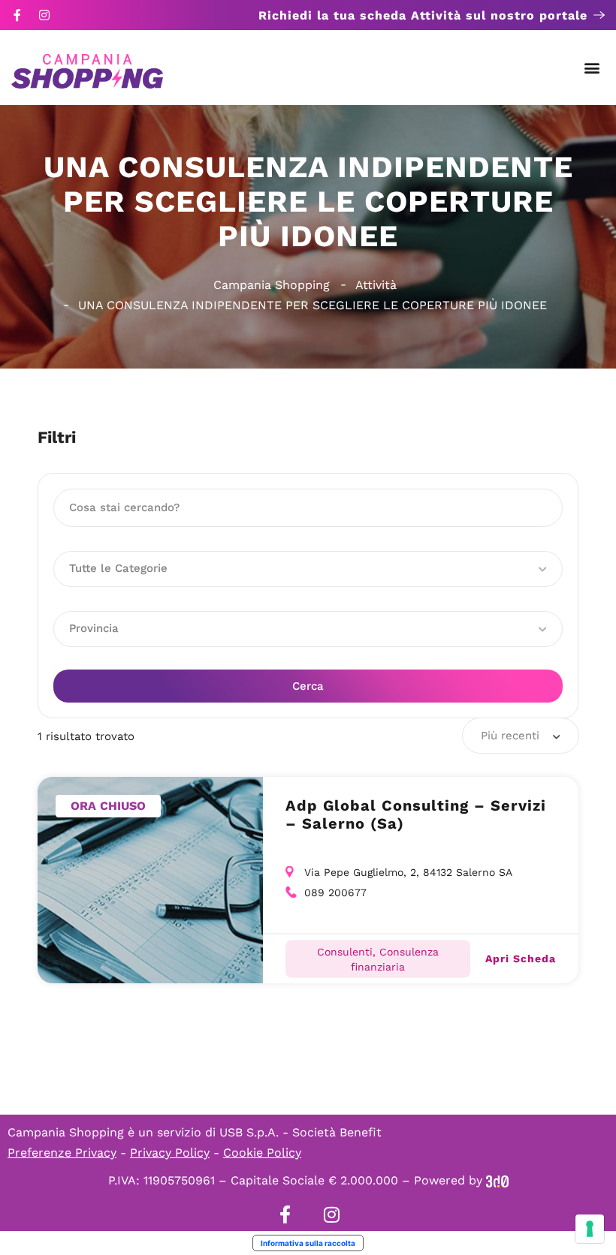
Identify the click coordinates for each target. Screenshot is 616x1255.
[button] (592, 68)
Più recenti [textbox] (510, 735)
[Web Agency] (497, 1180)
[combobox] (520, 736)
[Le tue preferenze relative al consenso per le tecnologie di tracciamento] (589, 1228)
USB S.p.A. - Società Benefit (300, 1132)
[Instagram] (44, 15)
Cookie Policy (262, 1152)
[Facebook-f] (17, 15)
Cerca (308, 686)
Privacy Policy (170, 1152)
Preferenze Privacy (62, 1152)
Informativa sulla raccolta (308, 1242)
